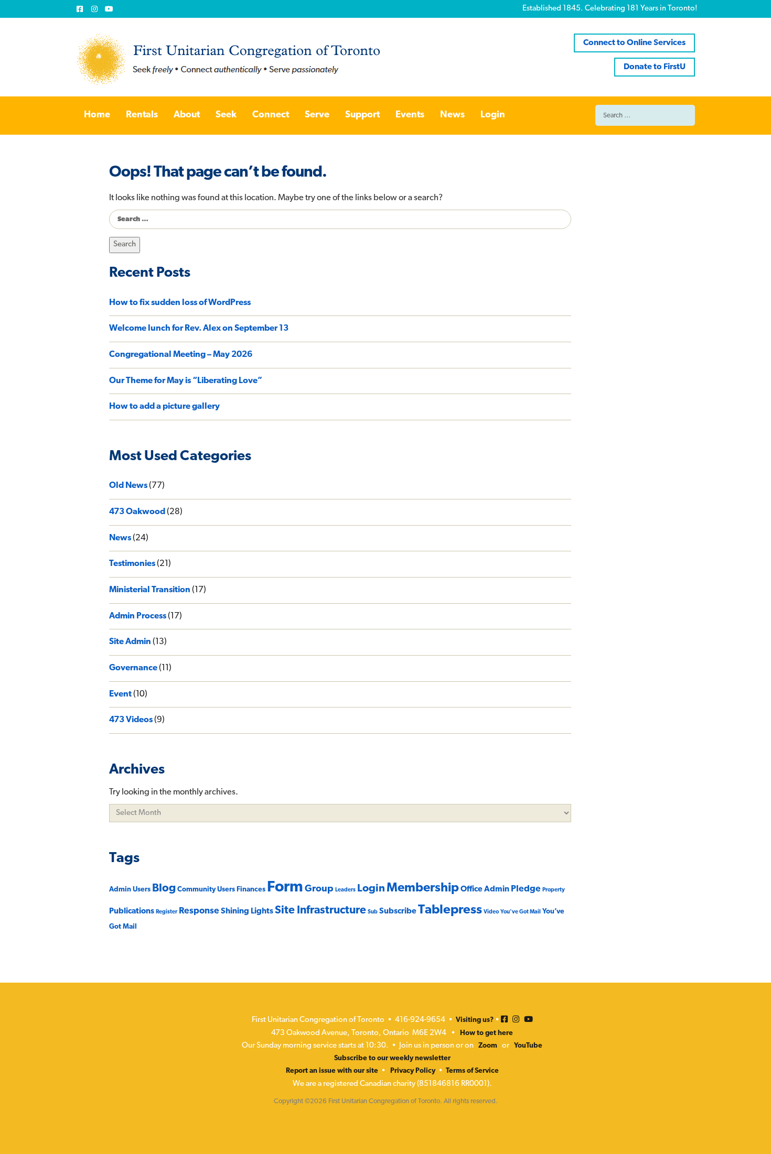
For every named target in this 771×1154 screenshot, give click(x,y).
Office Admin (485, 889)
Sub (373, 912)
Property (553, 890)
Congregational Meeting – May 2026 (180, 355)
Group (319, 889)
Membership (423, 888)
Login (492, 115)
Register (166, 912)
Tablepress (450, 910)
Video (491, 912)
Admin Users (130, 889)
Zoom (487, 1045)
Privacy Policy (412, 1071)
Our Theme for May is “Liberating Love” (185, 381)
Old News (128, 486)
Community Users (206, 889)
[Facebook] (79, 9)
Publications (131, 911)
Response (199, 911)
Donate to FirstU (655, 67)
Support (362, 115)
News (452, 115)
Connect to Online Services (634, 43)
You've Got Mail (520, 912)
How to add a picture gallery (164, 406)
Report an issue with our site (332, 1071)
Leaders (345, 890)
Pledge (526, 889)
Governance (133, 668)
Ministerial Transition (149, 590)
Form (285, 887)
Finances (251, 889)
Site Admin (130, 642)
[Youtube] (109, 9)
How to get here (486, 1033)
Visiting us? (475, 1020)
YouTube (528, 1045)
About (187, 115)
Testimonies (132, 564)
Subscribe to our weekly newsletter (392, 1058)
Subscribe (397, 911)
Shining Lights (247, 911)
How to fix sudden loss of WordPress (180, 303)
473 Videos (131, 720)
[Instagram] (94, 9)
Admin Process (137, 616)
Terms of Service (472, 1071)
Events (409, 115)
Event (120, 694)
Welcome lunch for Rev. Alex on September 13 (198, 328)
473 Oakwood (137, 512)
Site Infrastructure (320, 910)
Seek (226, 115)
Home (97, 115)
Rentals (142, 115)
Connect (270, 115)
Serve (317, 115)
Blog (164, 888)
